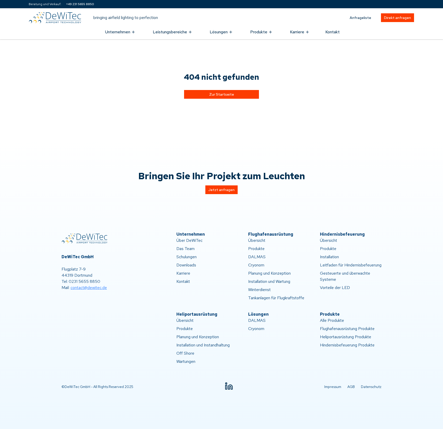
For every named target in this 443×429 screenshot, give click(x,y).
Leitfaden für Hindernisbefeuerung (350, 265)
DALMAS (257, 257)
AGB (351, 386)
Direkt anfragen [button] (397, 17)
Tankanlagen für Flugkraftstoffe (276, 298)
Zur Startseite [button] (221, 94)
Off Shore (185, 353)
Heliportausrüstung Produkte (345, 337)
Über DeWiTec (189, 240)
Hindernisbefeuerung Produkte (347, 345)
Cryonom (256, 265)
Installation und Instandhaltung (203, 345)
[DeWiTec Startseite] (57, 18)
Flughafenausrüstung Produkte (347, 328)
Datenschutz (371, 386)
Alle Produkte (332, 320)
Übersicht (256, 240)
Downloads (186, 265)
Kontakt (332, 32)
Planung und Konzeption (269, 273)
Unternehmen (117, 32)
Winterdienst (259, 289)
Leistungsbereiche (170, 32)
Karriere (297, 32)
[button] (229, 386)
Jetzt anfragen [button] (221, 189)
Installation (329, 257)
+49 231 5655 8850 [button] (80, 4)
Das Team (185, 248)
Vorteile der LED (335, 287)
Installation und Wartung (269, 281)
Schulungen (186, 257)
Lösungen (219, 32)
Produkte (258, 32)
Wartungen (185, 361)
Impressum (332, 386)
